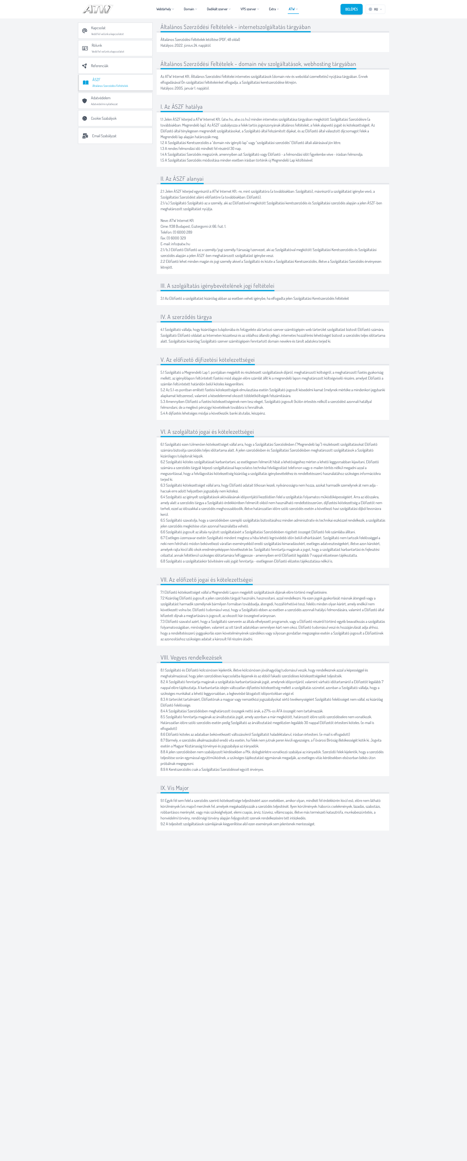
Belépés (351, 9)
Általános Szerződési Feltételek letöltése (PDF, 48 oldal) (200, 39)
